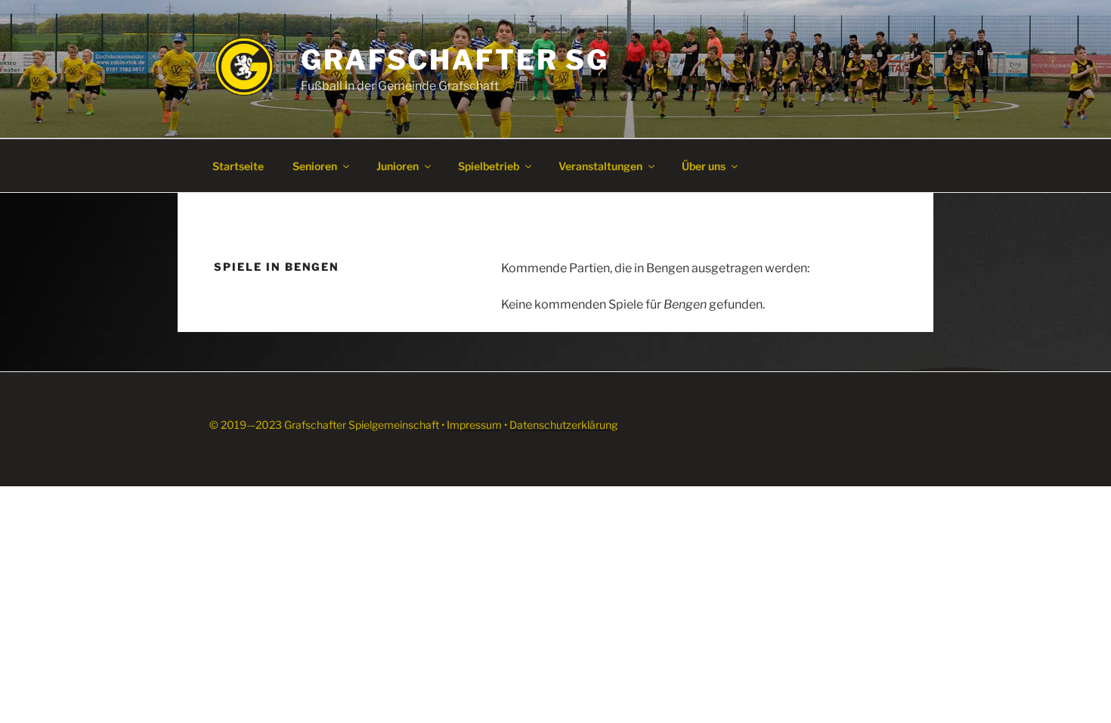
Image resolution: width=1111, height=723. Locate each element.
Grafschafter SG (455, 59)
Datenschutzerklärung (563, 424)
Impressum (474, 424)
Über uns (704, 166)
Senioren (314, 166)
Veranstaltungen (600, 166)
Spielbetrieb (488, 166)
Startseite (238, 166)
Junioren (397, 166)
